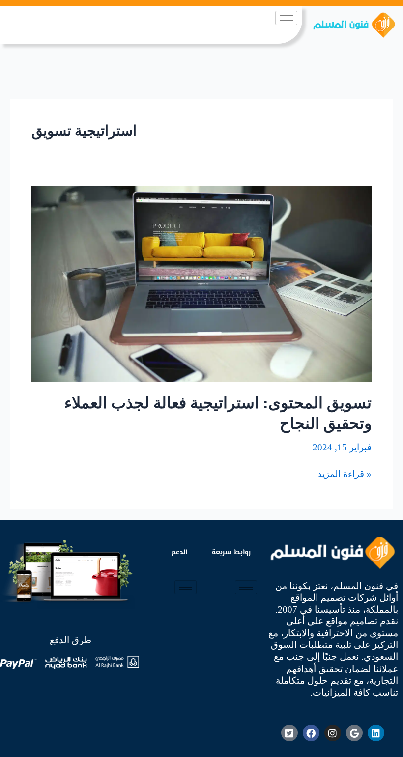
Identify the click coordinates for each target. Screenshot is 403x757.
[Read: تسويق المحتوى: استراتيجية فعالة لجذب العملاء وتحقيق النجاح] (201, 283)
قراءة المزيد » (344, 473)
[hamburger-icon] (286, 18)
